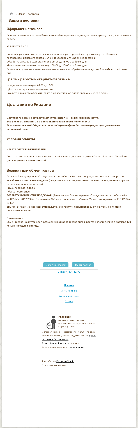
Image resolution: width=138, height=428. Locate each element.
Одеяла (45, 343)
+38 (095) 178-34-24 (69, 272)
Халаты (53, 343)
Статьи (69, 301)
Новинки (69, 285)
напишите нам (76, 347)
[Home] (11, 13)
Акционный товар (69, 296)
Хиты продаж (69, 290)
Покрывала (63, 343)
